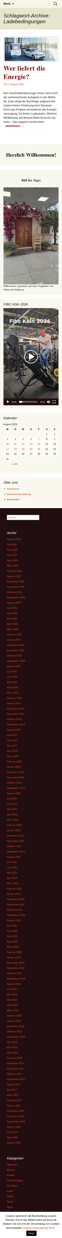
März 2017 (13, 1095)
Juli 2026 (12, 544)
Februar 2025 (14, 634)
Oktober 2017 (14, 1074)
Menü (7, 3)
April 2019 (12, 1005)
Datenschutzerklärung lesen (39, 1227)
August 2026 (14, 539)
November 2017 (15, 1068)
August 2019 (14, 984)
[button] (31, 357)
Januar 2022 (14, 830)
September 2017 (16, 1079)
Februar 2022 (14, 825)
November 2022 (15, 777)
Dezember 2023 (15, 708)
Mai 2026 (12, 555)
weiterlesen (15, 125)
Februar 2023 (14, 761)
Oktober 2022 (14, 782)
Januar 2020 (14, 957)
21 (39, 449)
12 (23, 444)
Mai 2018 (12, 1047)
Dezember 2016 (15, 1111)
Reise (10, 1201)
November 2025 (15, 586)
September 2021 (16, 851)
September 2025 (16, 597)
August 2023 (14, 729)
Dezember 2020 (15, 899)
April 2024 (12, 687)
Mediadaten (13, 499)
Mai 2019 (12, 999)
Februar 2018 (14, 1058)
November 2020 (15, 904)
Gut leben (12, 1185)
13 (31, 444)
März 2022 (13, 819)
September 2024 (16, 661)
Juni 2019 (12, 994)
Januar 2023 (14, 766)
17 (7, 449)
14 (39, 444)
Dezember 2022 (15, 772)
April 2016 (12, 1137)
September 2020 (16, 915)
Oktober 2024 (14, 655)
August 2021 (14, 856)
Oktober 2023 (14, 719)
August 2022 (14, 793)
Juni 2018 (12, 1042)
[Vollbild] (54, 402)
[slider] (28, 402)
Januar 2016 (14, 1142)
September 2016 (16, 1121)
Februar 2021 (14, 888)
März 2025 (13, 629)
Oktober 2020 (14, 909)
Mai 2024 (12, 682)
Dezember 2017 (15, 1063)
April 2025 (12, 624)
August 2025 (14, 602)
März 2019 (13, 1010)
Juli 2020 (12, 925)
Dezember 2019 (15, 962)
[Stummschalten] (48, 402)
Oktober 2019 (14, 973)
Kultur (10, 1191)
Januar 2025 (14, 639)
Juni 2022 (12, 804)
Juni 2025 (12, 613)
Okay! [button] (31, 1233)
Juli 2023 (12, 735)
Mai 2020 (12, 936)
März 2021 (13, 883)
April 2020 (12, 941)
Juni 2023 (12, 740)
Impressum (13, 488)
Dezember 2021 (15, 835)
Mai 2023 (12, 745)
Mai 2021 (12, 872)
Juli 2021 (12, 862)
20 (31, 449)
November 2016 (15, 1116)
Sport (10, 1207)
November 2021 (15, 841)
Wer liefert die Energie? (24, 72)
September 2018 (16, 1036)
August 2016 (14, 1126)
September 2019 (16, 978)
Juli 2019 (12, 989)
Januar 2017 (14, 1105)
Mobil (10, 1196)
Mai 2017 (12, 1089)
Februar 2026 (14, 571)
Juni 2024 (12, 676)
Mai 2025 (12, 618)
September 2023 (16, 724)
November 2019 (15, 968)
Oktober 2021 (14, 846)
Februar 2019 (14, 1015)
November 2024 (15, 650)
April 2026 (12, 560)
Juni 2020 (12, 931)
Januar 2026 (14, 576)
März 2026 (13, 565)
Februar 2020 (14, 952)
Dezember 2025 (15, 581)
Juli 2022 (12, 798)
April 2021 (12, 878)
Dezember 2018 (15, 1026)
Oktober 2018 (14, 1031)
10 (7, 444)
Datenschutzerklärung (19, 494)
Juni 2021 (12, 867)
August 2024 (14, 666)
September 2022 (16, 788)
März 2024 (13, 692)
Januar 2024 (14, 703)
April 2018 (12, 1052)
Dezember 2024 (15, 645)
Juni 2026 (12, 549)
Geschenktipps (15, 1180)
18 (15, 449)
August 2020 (14, 920)
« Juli (14, 463)
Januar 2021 (14, 894)
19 (23, 449)
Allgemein (12, 1164)
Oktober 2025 (14, 592)
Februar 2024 (14, 698)
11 (15, 444)
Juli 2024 (12, 671)
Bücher (11, 1169)
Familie (11, 1175)
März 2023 (13, 756)
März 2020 (13, 946)
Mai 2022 (12, 809)
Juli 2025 (12, 608)
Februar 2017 (14, 1100)
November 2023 (15, 714)
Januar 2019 (14, 1021)
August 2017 (14, 1084)
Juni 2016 (12, 1132)
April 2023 (12, 751)
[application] (31, 356)
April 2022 (12, 814)
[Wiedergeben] (8, 402)
